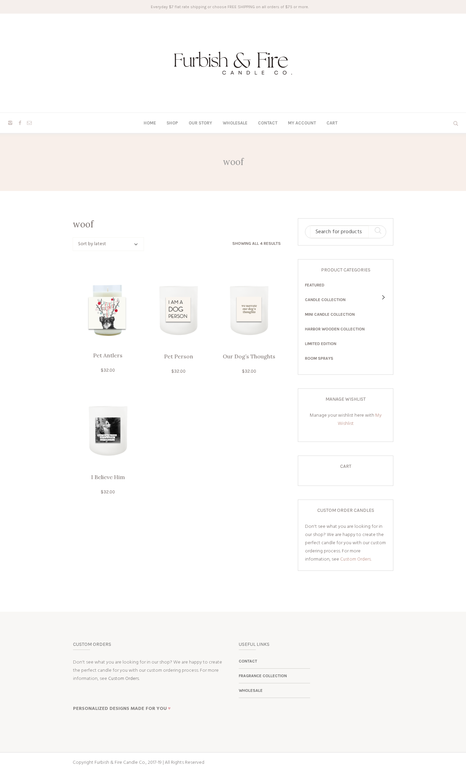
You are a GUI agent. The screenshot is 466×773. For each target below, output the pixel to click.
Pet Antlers (107, 355)
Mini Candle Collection (330, 314)
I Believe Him (108, 477)
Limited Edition (320, 343)
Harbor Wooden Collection (335, 329)
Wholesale (251, 690)
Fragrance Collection (263, 675)
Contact (248, 661)
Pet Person (178, 356)
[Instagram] (10, 122)
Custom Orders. (356, 559)
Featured (314, 285)
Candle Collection (325, 299)
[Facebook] (19, 122)
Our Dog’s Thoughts (249, 356)
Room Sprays (319, 358)
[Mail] (29, 122)
